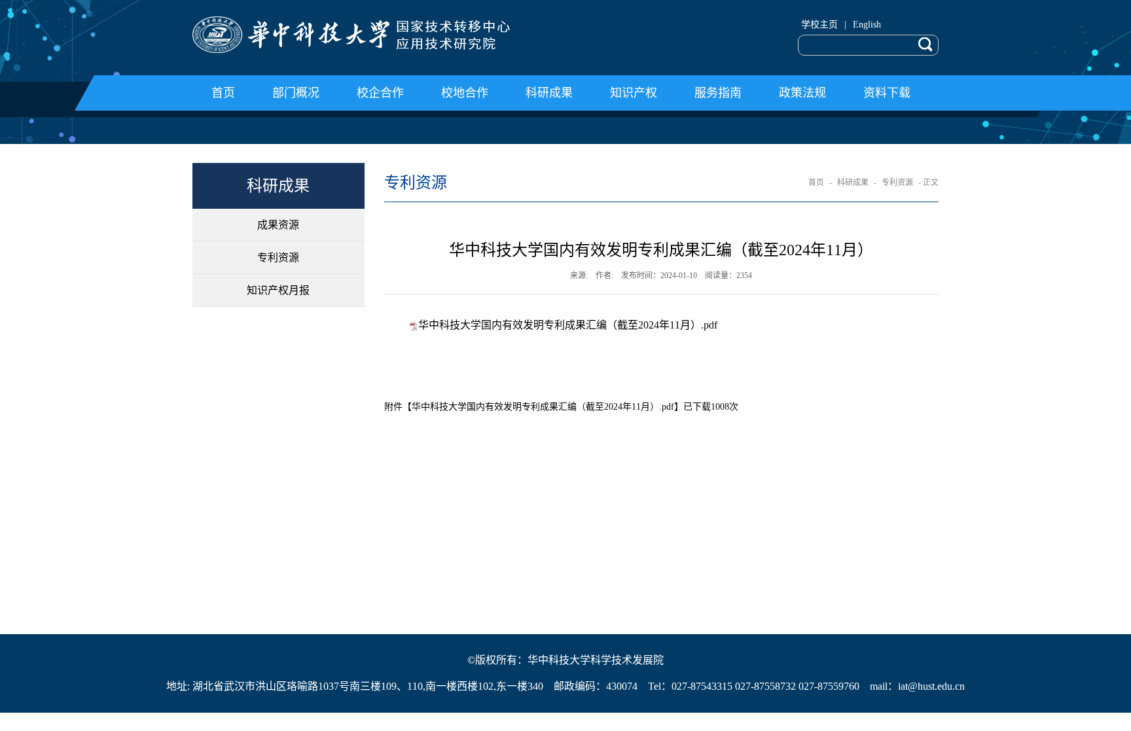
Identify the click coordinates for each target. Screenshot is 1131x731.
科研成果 (853, 182)
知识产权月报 (278, 290)
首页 (816, 182)
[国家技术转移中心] (374, 34)
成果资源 (278, 224)
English (867, 24)
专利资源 (278, 257)
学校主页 (819, 24)
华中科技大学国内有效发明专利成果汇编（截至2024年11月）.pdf (567, 324)
